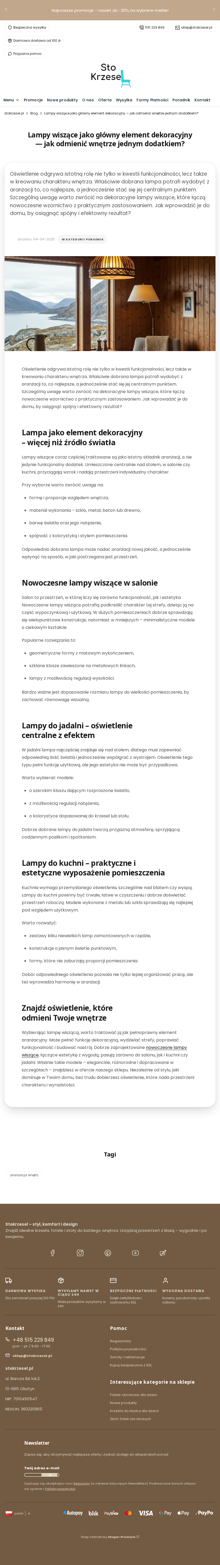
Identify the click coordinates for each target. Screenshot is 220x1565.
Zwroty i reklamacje (127, 1357)
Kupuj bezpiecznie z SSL (131, 1365)
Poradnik (95, 239)
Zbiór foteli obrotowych (130, 1418)
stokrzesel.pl (14, 113)
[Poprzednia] (6, 10)
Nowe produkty (123, 1402)
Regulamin (82, 1483)
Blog (34, 113)
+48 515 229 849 (33, 1340)
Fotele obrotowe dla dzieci (133, 1394)
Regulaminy (120, 1341)
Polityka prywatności (128, 1349)
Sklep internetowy (108, 1537)
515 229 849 (154, 27)
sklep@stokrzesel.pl (196, 27)
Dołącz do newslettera (49, 1475)
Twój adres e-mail (41, 1468)
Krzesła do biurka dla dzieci (134, 1410)
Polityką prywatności (60, 1489)
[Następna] (214, 10)
